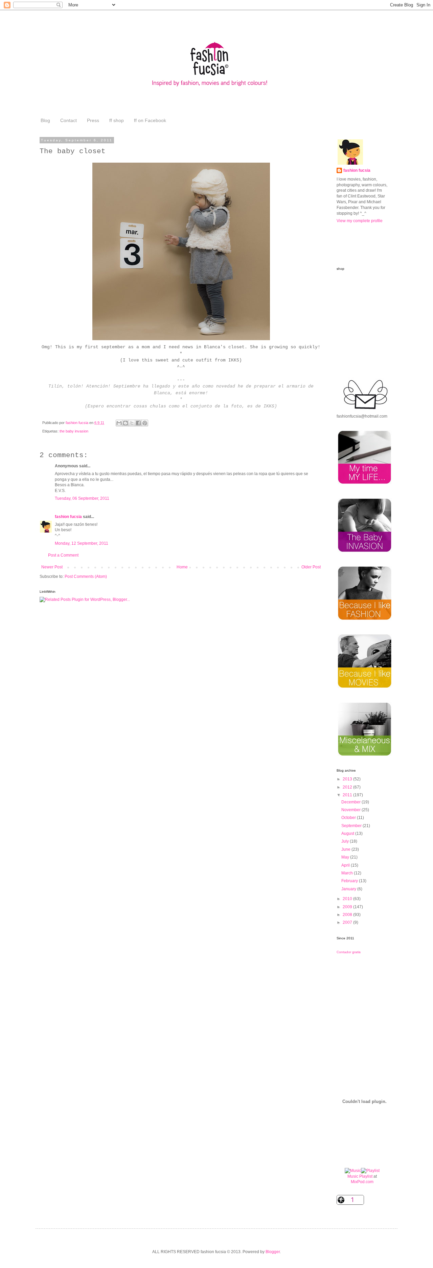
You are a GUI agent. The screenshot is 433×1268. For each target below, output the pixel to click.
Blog (45, 120)
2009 (348, 907)
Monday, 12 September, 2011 (81, 543)
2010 (348, 898)
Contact (68, 120)
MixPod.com (362, 1181)
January (349, 889)
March (347, 873)
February (350, 880)
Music (352, 1176)
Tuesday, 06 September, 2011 (82, 498)
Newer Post (52, 567)
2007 (348, 922)
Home (182, 567)
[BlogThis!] (125, 423)
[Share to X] (132, 423)
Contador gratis (349, 952)
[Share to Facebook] (138, 423)
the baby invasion (74, 431)
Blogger (273, 1251)
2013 (348, 779)
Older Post (311, 567)
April (346, 865)
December (351, 802)
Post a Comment (63, 555)
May (345, 857)
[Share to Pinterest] (144, 423)
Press (93, 120)
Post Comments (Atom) (86, 576)
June (346, 849)
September (352, 825)
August (348, 833)
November (351, 809)
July (345, 841)
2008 (348, 914)
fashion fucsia (68, 516)
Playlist (365, 1176)
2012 (348, 787)
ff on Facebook (150, 120)
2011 (348, 795)
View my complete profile (360, 220)
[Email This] (119, 423)
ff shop (116, 120)
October (349, 817)
